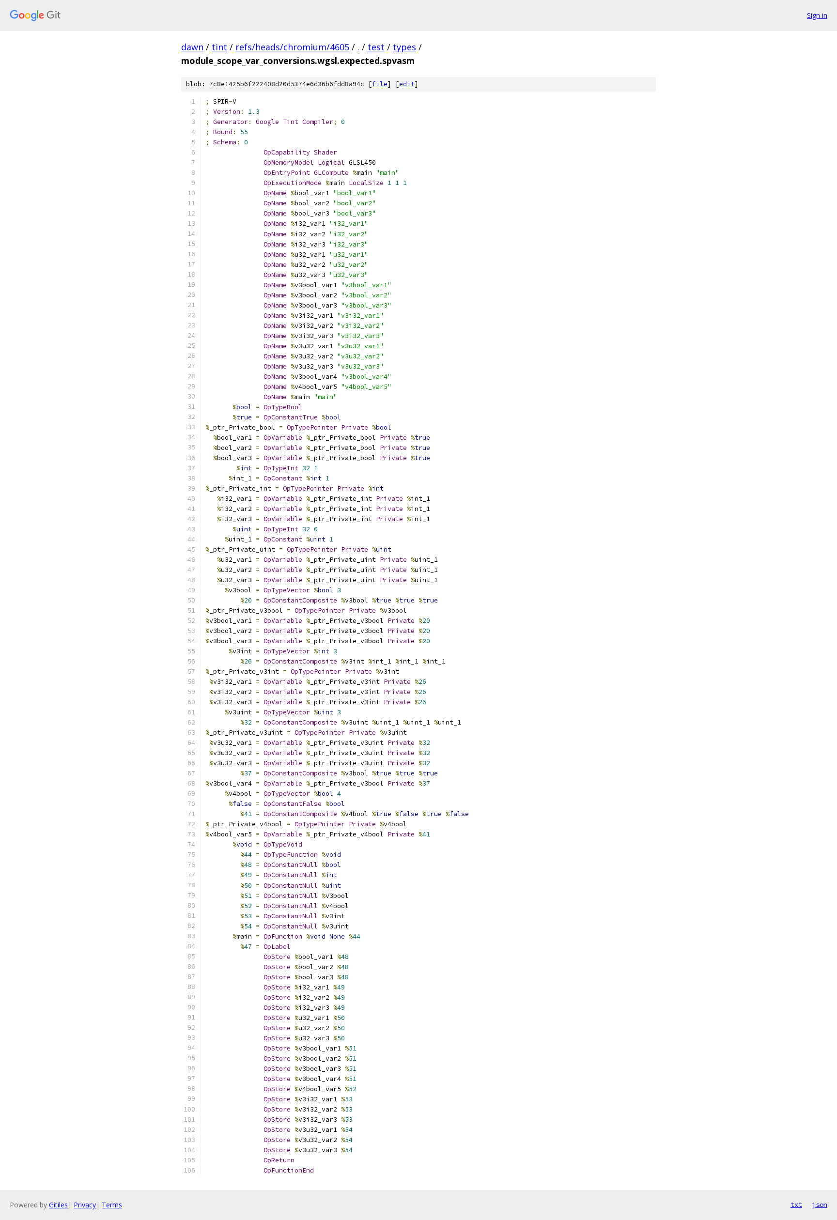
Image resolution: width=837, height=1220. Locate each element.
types (404, 47)
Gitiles (58, 1204)
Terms (112, 1204)
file (380, 84)
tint (219, 47)
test (376, 47)
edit (407, 84)
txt (796, 1204)
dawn (192, 47)
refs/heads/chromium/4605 (292, 47)
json (819, 1204)
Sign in (817, 15)
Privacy (85, 1204)
